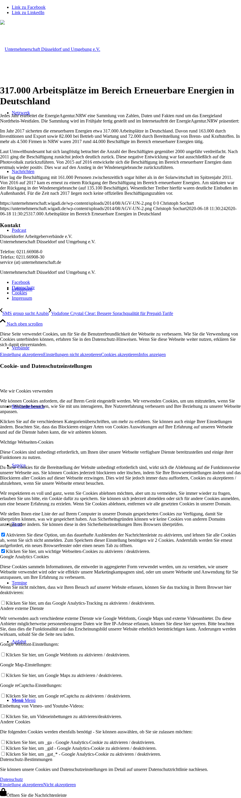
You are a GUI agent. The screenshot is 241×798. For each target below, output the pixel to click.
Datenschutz (11, 779)
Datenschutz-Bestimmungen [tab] (26, 759)
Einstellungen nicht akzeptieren (72, 354)
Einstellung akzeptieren (21, 354)
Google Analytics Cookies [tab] (24, 556)
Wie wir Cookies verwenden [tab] (26, 390)
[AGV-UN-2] (50, 49)
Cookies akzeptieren (120, 354)
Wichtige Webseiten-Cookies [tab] (26, 442)
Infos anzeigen (152, 354)
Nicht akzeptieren (59, 784)
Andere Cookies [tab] (15, 721)
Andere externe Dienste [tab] (22, 608)
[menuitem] (126, 282)
